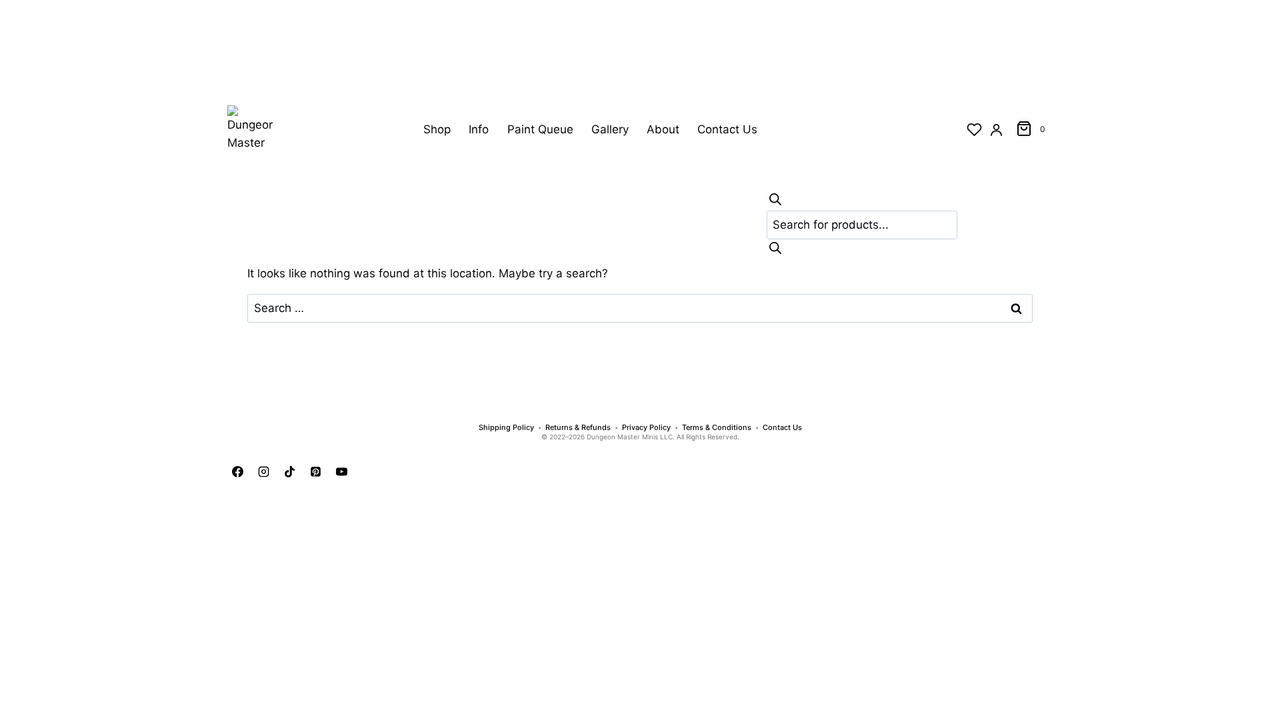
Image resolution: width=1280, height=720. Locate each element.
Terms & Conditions (716, 427)
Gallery (610, 129)
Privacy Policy (646, 427)
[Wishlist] (974, 129)
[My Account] (996, 129)
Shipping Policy (506, 427)
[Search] (775, 199)
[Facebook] (237, 472)
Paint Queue (540, 129)
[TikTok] (289, 472)
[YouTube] (341, 472)
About (663, 129)
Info (479, 129)
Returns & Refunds (578, 427)
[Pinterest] (315, 472)
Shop (437, 129)
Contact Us (727, 129)
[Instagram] (263, 472)
